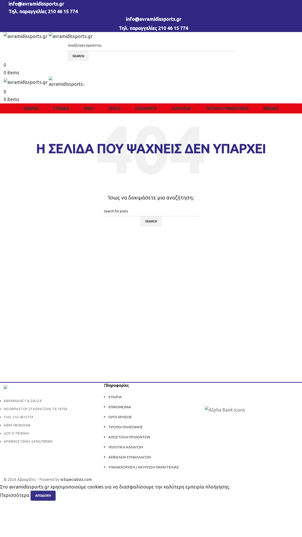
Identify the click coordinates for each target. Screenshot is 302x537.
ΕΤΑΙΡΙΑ (115, 397)
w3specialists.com (76, 479)
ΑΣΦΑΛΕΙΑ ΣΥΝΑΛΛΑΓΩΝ (129, 457)
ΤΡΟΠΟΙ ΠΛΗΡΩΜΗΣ (125, 427)
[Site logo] (26, 35)
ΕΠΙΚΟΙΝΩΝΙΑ (119, 407)
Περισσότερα (15, 495)
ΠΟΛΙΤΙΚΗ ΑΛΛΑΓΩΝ (125, 447)
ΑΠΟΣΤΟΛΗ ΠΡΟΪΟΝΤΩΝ (129, 437)
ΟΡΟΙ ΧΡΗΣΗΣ (120, 417)
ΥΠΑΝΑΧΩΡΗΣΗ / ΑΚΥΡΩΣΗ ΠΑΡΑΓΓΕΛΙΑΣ (143, 467)
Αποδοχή (43, 495)
